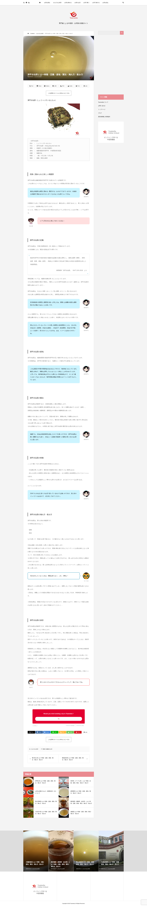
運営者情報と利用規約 (104, 116)
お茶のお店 (77, 2)
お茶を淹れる (68, 2)
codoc (82, 725)
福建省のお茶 (49, 749)
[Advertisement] (111, 64)
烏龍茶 (44, 749)
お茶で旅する (96, 2)
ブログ (100, 113)
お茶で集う (86, 2)
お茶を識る (47, 2)
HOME (40, 2)
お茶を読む (105, 2)
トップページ (101, 109)
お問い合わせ (101, 105)
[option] (35, 851)
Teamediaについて (103, 102)
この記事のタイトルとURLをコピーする (58, 93)
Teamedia (72, 725)
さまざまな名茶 (57, 2)
